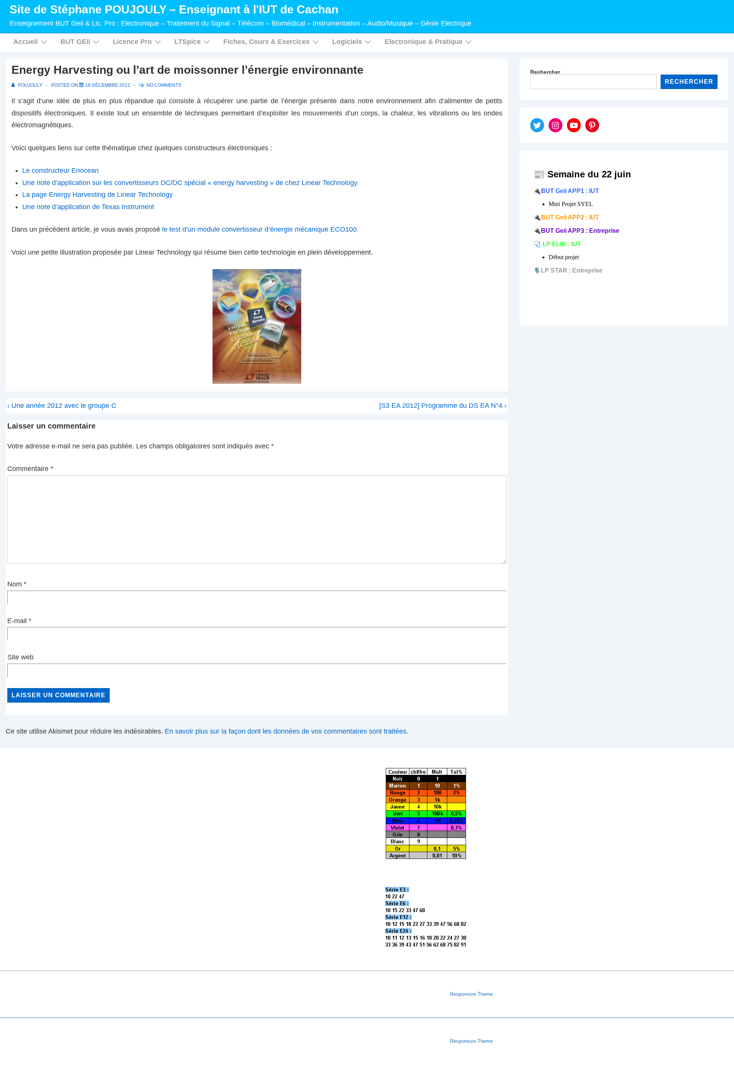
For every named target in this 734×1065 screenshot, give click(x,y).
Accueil (25, 41)
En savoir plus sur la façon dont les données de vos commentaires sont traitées (285, 731)
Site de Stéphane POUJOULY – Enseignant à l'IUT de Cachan (174, 9)
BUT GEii (75, 41)
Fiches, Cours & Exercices (266, 41)
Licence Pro (132, 41)
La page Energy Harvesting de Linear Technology (97, 194)
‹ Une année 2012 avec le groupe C (61, 405)
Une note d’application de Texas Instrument (88, 207)
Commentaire (30, 468)
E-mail (17, 621)
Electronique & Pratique (424, 41)
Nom (14, 584)
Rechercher (545, 72)
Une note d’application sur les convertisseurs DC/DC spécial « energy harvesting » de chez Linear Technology (189, 183)
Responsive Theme (471, 994)
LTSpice (187, 41)
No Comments (163, 85)
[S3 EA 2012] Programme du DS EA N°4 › (443, 405)
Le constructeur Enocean (60, 170)
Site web (20, 657)
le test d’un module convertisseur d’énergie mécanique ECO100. (260, 229)
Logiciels (347, 41)
